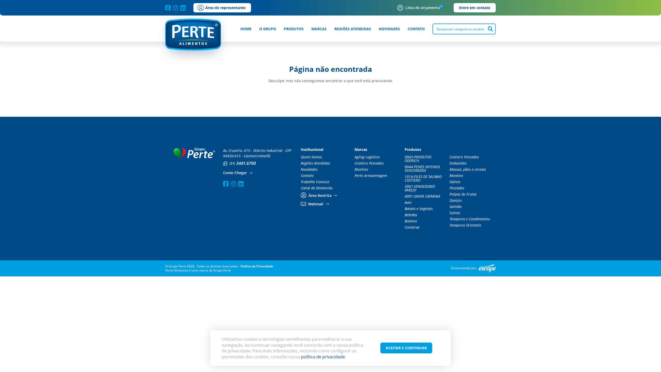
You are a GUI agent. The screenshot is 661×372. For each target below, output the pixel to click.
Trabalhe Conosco (315, 182)
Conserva (412, 227)
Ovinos (455, 182)
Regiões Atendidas (352, 29)
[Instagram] (175, 8)
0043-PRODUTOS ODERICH (418, 158)
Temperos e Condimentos (470, 219)
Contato (416, 29)
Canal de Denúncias (317, 188)
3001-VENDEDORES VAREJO (420, 188)
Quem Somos (311, 157)
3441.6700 (243, 163)
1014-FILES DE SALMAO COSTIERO (423, 178)
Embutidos (458, 163)
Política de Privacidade (257, 266)
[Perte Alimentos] (193, 38)
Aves (408, 202)
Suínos (455, 213)
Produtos (294, 29)
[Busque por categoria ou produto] (490, 29)
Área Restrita (320, 195)
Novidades (389, 29)
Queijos (456, 200)
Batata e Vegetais (419, 209)
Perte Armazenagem (371, 175)
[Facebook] (168, 8)
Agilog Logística (367, 157)
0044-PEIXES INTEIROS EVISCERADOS (422, 168)
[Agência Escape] (487, 268)
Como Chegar (235, 173)
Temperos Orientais (465, 225)
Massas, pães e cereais (468, 169)
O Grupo (267, 29)
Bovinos (411, 221)
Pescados (457, 188)
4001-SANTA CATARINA (422, 196)
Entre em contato (474, 7)
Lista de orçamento (423, 8)
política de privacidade (323, 357)
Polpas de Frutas (463, 194)
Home (245, 29)
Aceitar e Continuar (406, 347)
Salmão (456, 206)
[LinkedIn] (183, 8)
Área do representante (225, 7)
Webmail (315, 204)
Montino (361, 169)
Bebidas (411, 215)
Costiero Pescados (369, 163)
